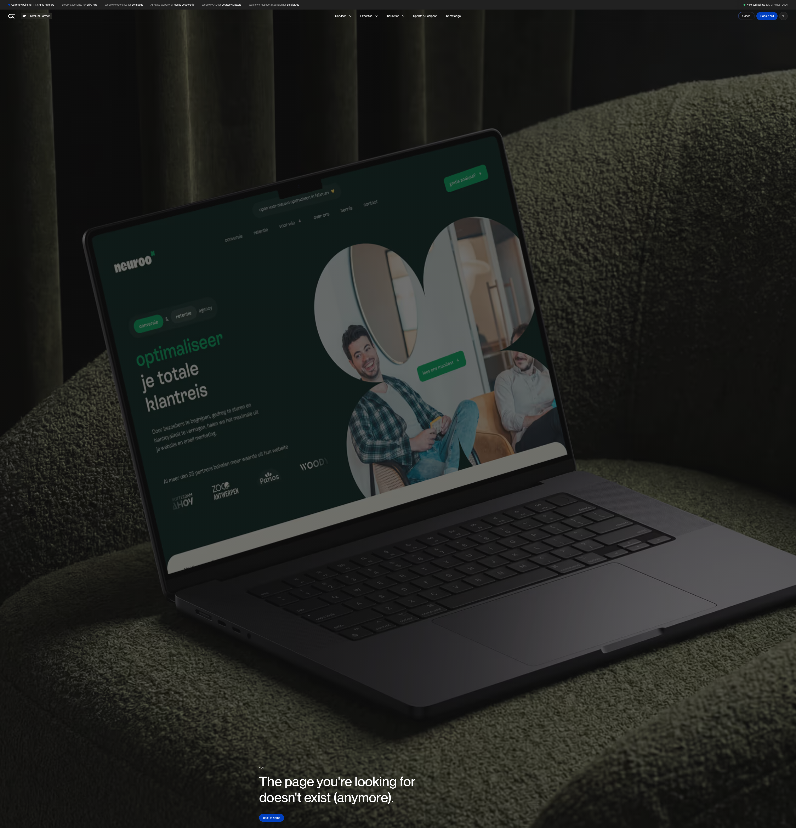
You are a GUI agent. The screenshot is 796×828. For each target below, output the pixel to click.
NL (783, 16)
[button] (343, 16)
